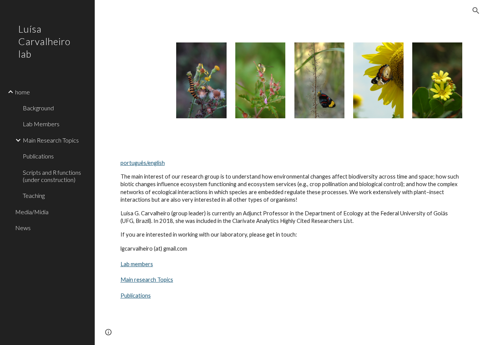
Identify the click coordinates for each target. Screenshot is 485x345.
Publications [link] (38, 156)
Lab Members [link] (41, 123)
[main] (201, 32)
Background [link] (38, 107)
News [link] (23, 227)
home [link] (22, 92)
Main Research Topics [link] (51, 140)
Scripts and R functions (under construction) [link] (52, 176)
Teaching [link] (34, 195)
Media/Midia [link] (31, 211)
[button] (476, 11)
